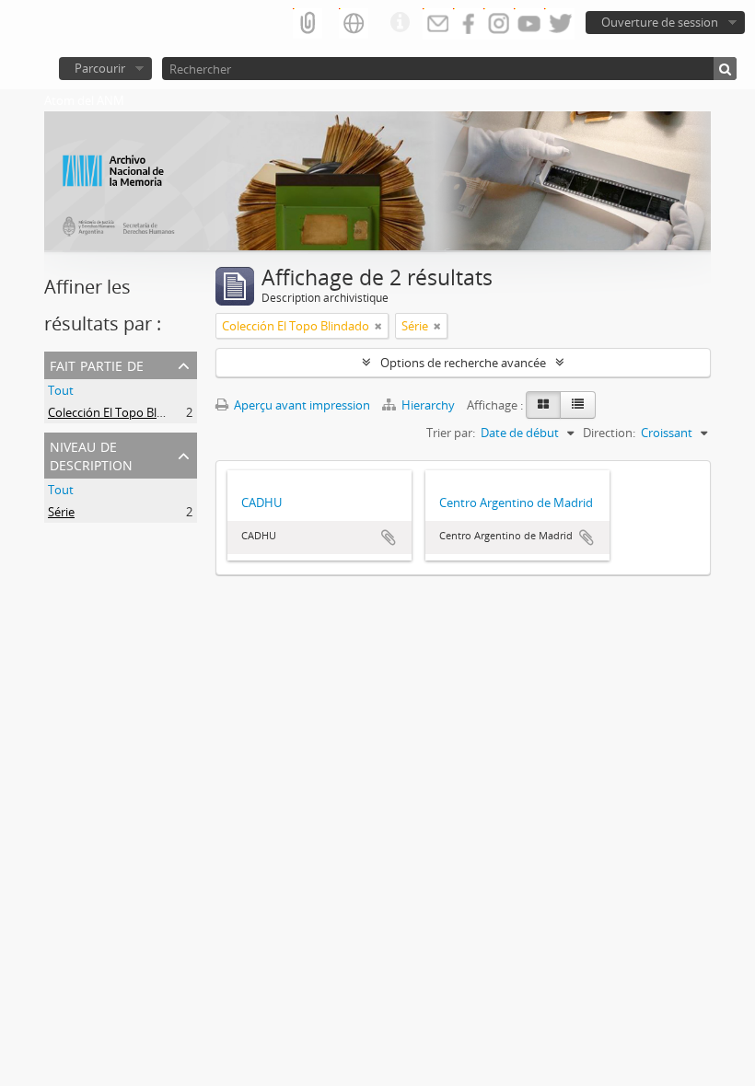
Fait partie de (97, 364)
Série (61, 511)
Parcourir (100, 68)
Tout (61, 390)
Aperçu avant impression (300, 405)
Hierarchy (428, 405)
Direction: (609, 432)
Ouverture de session (659, 22)
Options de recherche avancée (463, 362)
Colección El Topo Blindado (121, 412)
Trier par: (450, 432)
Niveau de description (91, 454)
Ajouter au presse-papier (388, 537)
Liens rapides (400, 23)
